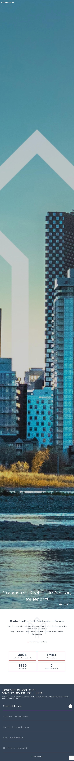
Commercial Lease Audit (15, 748)
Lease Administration (13, 738)
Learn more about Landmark (38, 642)
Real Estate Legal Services (16, 727)
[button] (71, 3)
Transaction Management (16, 717)
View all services (38, 756)
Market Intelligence (12, 706)
